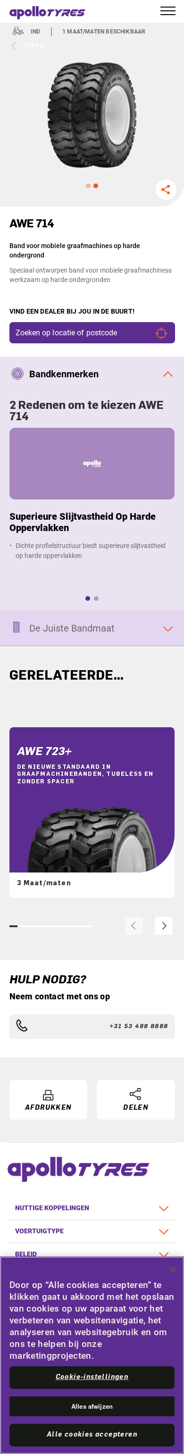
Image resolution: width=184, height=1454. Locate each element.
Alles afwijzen (92, 1406)
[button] (88, 186)
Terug (34, 46)
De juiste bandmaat (72, 628)
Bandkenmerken (64, 374)
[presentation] (134, 925)
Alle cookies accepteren (92, 1434)
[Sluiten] (172, 1269)
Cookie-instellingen (92, 1377)
